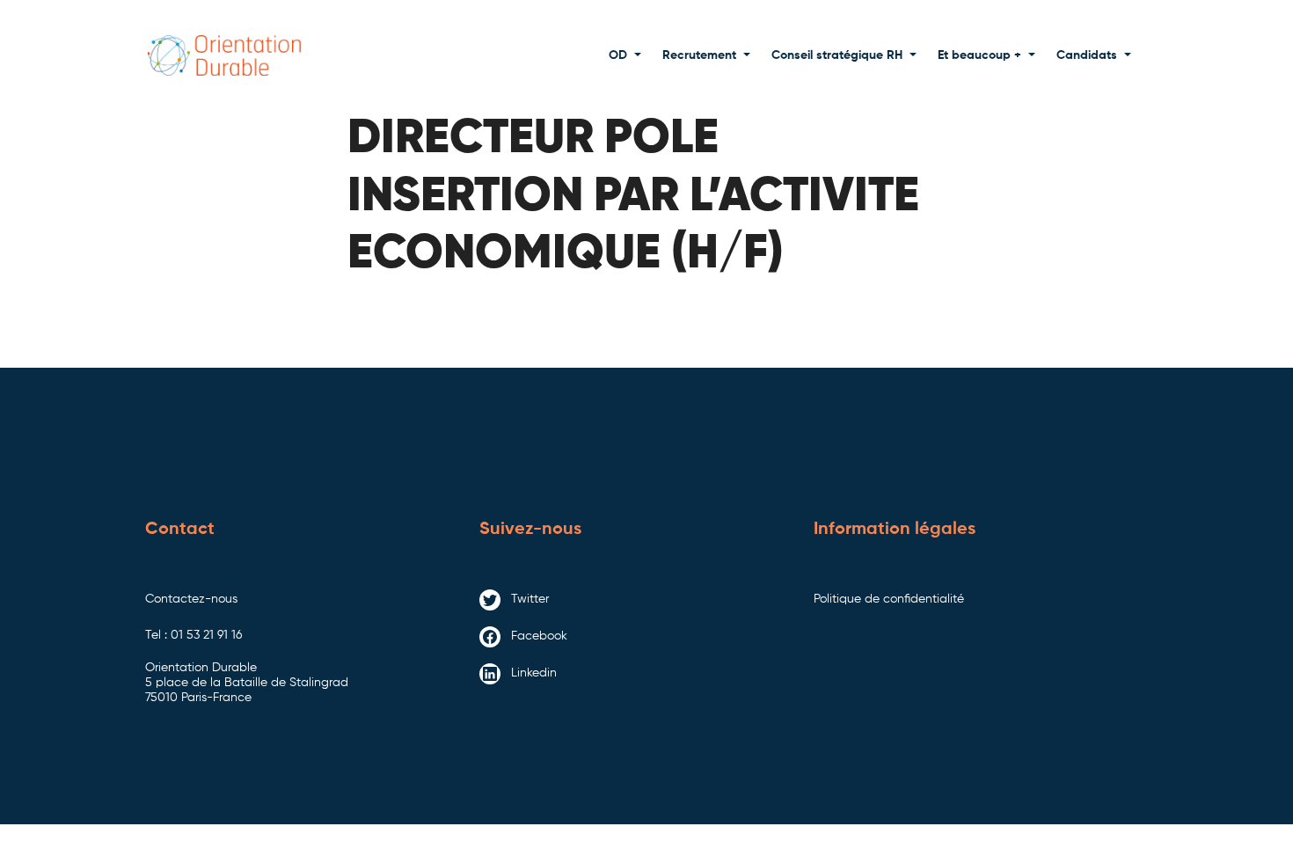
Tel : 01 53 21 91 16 (193, 635)
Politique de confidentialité (889, 599)
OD (618, 55)
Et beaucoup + (979, 55)
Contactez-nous (191, 599)
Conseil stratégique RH (836, 55)
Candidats (1086, 55)
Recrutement (699, 55)
